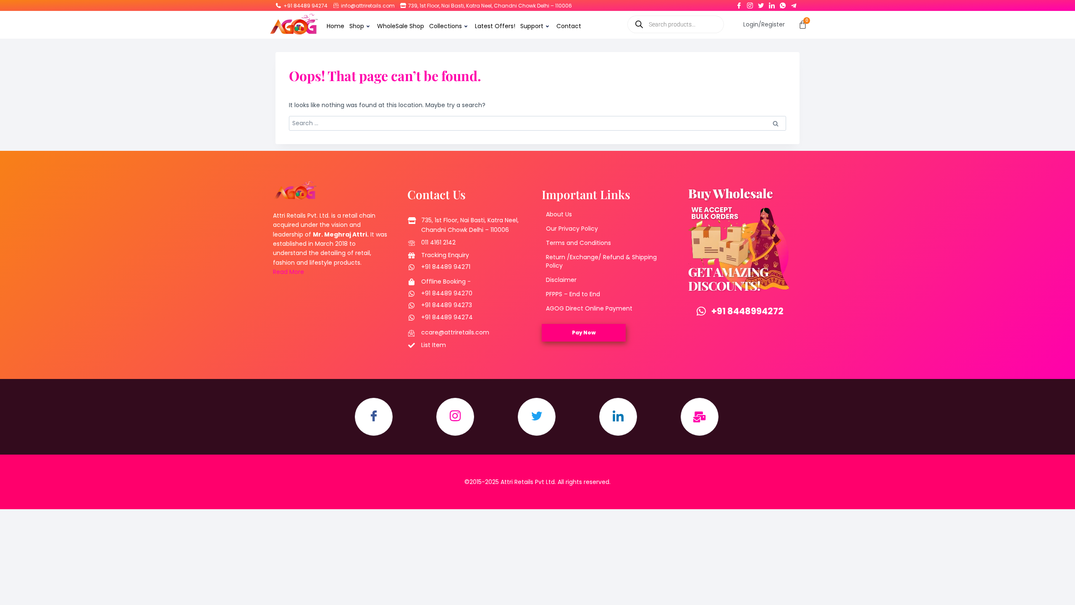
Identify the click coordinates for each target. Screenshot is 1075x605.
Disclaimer (561, 280)
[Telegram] (793, 3)
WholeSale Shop (400, 26)
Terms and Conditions (578, 243)
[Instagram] (750, 3)
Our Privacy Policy (572, 228)
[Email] (699, 417)
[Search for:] (537, 123)
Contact (568, 26)
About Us (559, 214)
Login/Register (764, 24)
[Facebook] (739, 3)
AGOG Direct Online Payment (589, 308)
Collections (445, 26)
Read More (288, 272)
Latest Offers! (495, 26)
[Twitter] (761, 3)
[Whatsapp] (782, 3)
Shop (356, 26)
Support (531, 26)
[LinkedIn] (771, 3)
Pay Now (584, 332)
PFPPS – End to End (573, 294)
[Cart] (802, 24)
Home (335, 26)
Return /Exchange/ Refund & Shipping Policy (601, 261)
